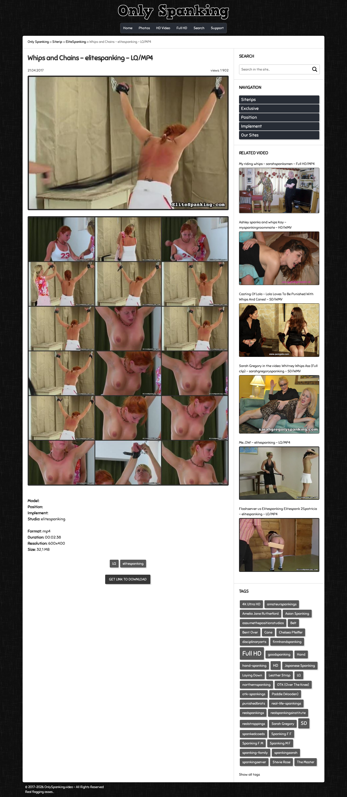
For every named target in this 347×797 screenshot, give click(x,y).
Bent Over (250, 632)
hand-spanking (254, 665)
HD (275, 665)
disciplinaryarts (254, 642)
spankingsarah (285, 753)
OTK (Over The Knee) (293, 685)
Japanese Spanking (300, 665)
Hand (301, 654)
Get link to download (128, 579)
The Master (305, 762)
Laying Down (252, 675)
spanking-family (255, 753)
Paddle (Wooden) (285, 694)
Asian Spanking (297, 613)
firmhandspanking (287, 642)
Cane (268, 632)
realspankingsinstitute (288, 713)
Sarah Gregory (283, 724)
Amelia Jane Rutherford (260, 613)
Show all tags (249, 774)
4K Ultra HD (251, 604)
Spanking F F (281, 734)
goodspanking (279, 654)
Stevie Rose (281, 762)
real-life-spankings (286, 703)
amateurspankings (281, 604)
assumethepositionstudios (263, 623)
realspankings (253, 713)
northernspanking (256, 685)
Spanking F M (252, 743)
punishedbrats (253, 703)
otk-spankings (253, 694)
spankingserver (254, 762)
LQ (114, 563)
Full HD (251, 653)
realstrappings (253, 724)
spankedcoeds (253, 734)
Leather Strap (279, 675)
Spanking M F (280, 743)
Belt (293, 623)
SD (304, 723)
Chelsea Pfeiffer (291, 632)
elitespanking (133, 563)
